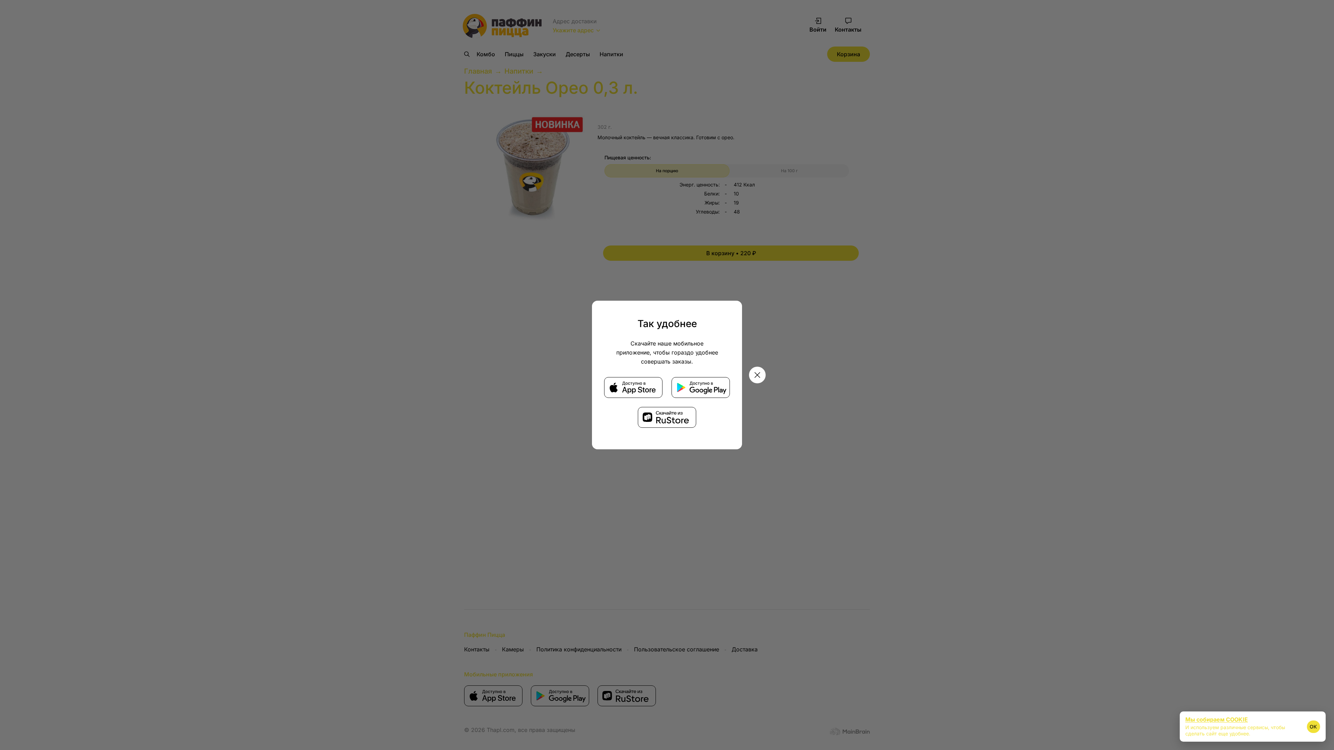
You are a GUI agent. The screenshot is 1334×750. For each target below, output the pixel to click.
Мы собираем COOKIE (1216, 719)
